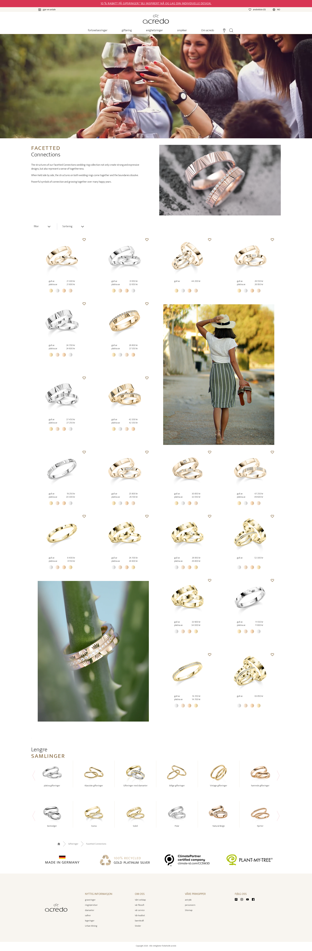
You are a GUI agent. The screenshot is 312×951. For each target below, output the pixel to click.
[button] (84, 239)
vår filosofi (139, 905)
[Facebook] (253, 899)
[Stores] (224, 30)
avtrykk (188, 900)
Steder (138, 926)
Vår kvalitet (140, 915)
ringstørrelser (91, 905)
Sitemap (188, 910)
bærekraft (139, 921)
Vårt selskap (140, 900)
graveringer (90, 900)
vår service (140, 910)
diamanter (89, 910)
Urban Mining (91, 926)
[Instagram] (243, 899)
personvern (190, 905)
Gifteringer (73, 844)
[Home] (156, 19)
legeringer (89, 921)
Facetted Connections (96, 844)
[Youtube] (248, 899)
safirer (88, 915)
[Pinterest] (237, 899)
